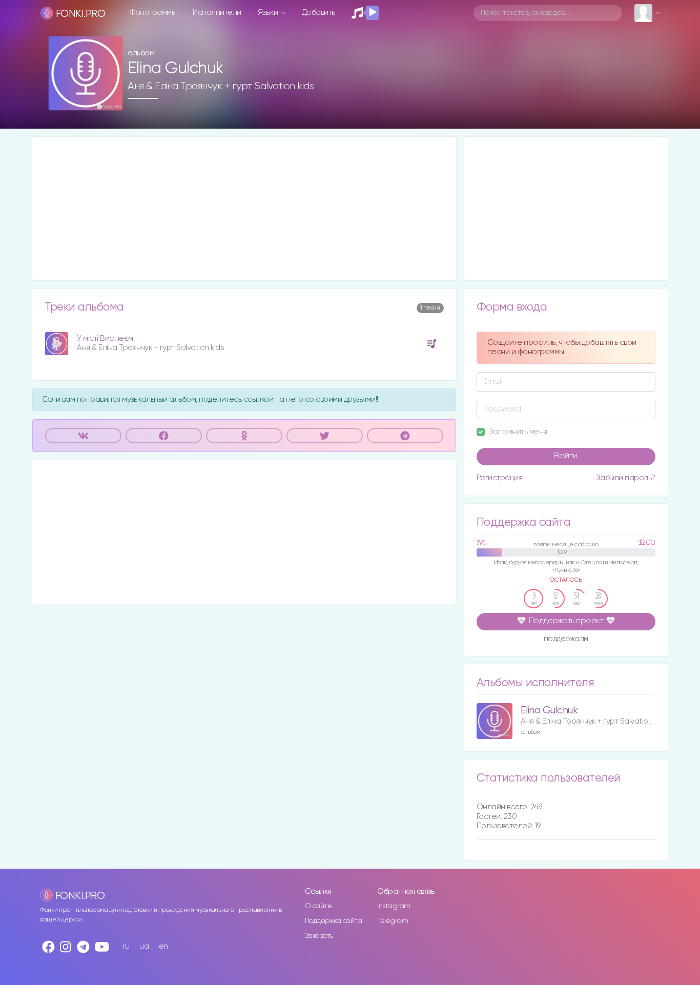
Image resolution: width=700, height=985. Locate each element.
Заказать (319, 935)
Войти (566, 456)
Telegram (392, 921)
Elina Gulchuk (549, 710)
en (163, 946)
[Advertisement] (244, 208)
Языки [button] (269, 12)
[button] (110, 99)
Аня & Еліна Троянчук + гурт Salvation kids (221, 86)
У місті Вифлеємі (105, 338)
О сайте (318, 906)
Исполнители (217, 12)
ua (144, 946)
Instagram (393, 906)
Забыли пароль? (625, 478)
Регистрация (500, 478)
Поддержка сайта (333, 921)
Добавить (318, 12)
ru (126, 946)
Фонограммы (153, 12)
